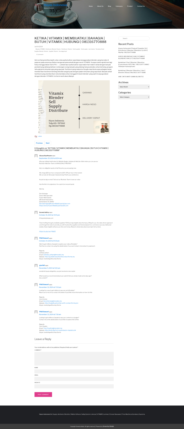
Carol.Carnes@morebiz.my (52, 301)
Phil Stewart (44, 238)
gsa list (42, 265)
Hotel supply (84, 49)
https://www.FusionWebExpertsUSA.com (53, 206)
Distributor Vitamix (66, 49)
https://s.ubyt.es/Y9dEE (47, 231)
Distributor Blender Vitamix (53, 49)
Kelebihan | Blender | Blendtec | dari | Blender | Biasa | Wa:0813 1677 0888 (132, 71)
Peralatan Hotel (100, 49)
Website (37, 382)
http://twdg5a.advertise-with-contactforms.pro (61, 303)
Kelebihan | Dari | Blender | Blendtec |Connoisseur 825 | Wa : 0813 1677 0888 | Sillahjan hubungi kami (133, 64)
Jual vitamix (91, 49)
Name (36, 367)
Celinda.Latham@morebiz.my (53, 255)
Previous (39, 143)
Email (36, 375)
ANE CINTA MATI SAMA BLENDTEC (131, 77)
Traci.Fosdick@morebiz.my (52, 328)
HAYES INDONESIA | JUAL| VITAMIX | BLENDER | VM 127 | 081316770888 (131, 57)
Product (130, 6)
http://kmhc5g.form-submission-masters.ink (60, 330)
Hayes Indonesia (55, 5)
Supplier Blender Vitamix (41, 51)
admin (40, 136)
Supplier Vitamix (53, 51)
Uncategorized (63, 51)
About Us (100, 6)
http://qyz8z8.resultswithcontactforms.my (60, 257)
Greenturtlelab (108, 426)
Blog (109, 6)
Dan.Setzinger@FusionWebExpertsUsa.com (54, 204)
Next (48, 143)
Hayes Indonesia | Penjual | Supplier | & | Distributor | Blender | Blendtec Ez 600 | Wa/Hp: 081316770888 (133, 50)
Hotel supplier (76, 49)
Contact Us (141, 6)
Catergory (119, 6)
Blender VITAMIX (40, 49)
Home (91, 6)
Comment (38, 350)
